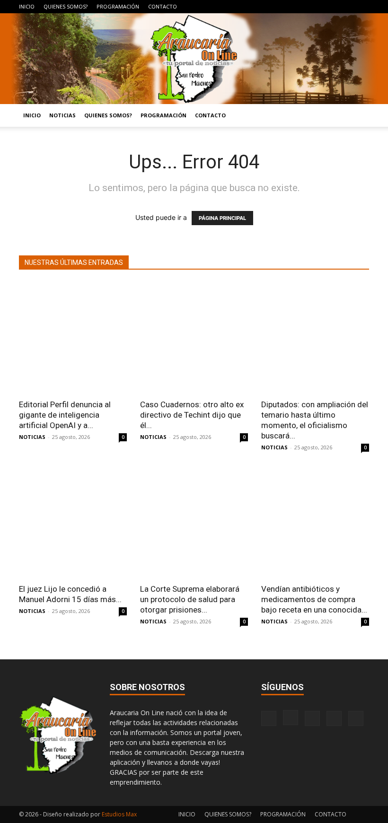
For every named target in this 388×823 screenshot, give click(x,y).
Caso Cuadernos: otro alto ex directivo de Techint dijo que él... (192, 415)
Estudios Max (119, 814)
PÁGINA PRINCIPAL (222, 218)
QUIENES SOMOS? (66, 6)
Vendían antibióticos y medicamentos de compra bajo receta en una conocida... (314, 599)
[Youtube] (362, 6)
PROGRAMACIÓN (118, 6)
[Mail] (331, 6)
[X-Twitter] (346, 6)
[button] (357, 115)
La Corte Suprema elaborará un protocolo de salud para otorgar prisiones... (189, 599)
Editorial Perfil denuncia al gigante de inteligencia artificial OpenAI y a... (65, 415)
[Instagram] (315, 6)
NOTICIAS (62, 115)
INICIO (27, 6)
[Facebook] (299, 6)
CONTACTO (162, 6)
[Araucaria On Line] (194, 58)
